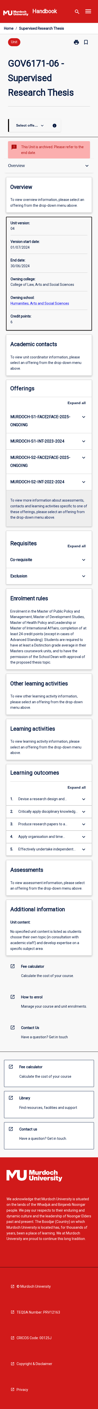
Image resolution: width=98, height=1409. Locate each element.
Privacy (22, 1390)
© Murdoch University (34, 1286)
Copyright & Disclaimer (34, 1364)
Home (9, 28)
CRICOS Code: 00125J (34, 1338)
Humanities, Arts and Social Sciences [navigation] (40, 303)
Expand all (77, 403)
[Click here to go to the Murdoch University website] (15, 14)
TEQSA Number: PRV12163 (38, 1312)
